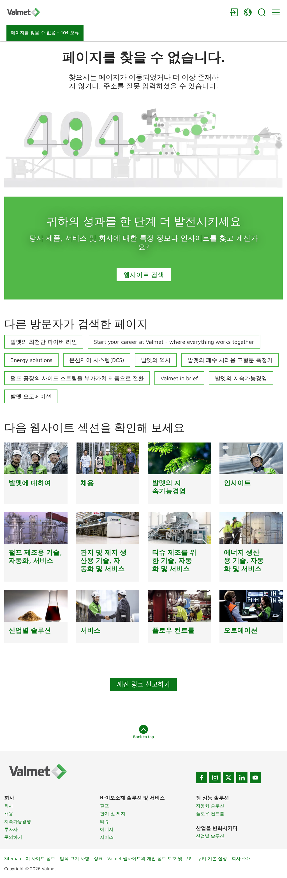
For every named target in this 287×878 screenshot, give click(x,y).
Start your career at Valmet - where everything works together (174, 341)
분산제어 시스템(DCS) (96, 360)
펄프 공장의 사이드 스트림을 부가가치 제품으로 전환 (77, 378)
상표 (98, 858)
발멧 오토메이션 (30, 396)
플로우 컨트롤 (210, 813)
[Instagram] (215, 777)
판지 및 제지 (112, 813)
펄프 (104, 805)
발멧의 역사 (156, 360)
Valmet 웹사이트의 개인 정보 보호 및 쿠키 (150, 858)
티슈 (104, 821)
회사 (8, 805)
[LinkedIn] (241, 777)
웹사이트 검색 (143, 274)
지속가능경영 (17, 821)
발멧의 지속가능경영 (241, 378)
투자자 (11, 829)
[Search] (262, 12)
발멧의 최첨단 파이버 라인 (43, 341)
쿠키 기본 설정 (212, 858)
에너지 (107, 829)
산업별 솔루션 (210, 835)
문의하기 (13, 837)
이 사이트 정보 (40, 858)
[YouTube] (255, 777)
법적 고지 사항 (74, 858)
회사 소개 (241, 858)
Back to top (143, 736)
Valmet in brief (179, 378)
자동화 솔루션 (210, 805)
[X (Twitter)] (228, 777)
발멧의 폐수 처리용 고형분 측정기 (230, 360)
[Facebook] (201, 777)
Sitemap (12, 858)
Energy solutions (31, 360)
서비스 (107, 837)
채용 (8, 813)
